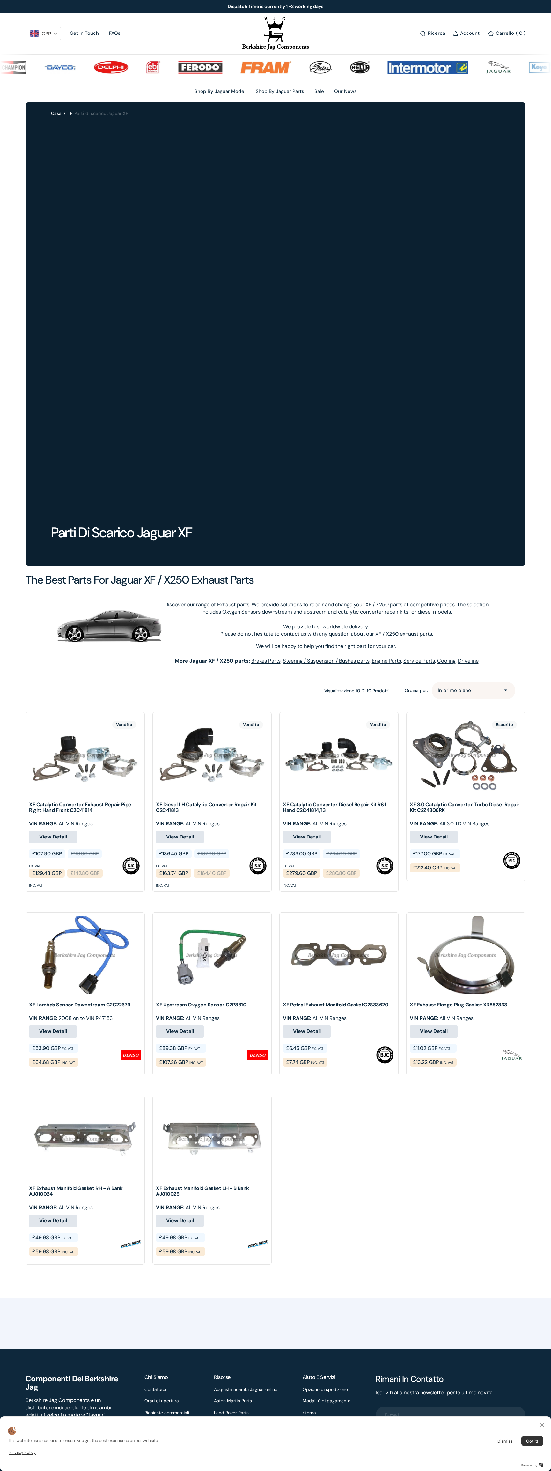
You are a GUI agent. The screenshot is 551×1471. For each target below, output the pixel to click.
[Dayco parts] (40, 67)
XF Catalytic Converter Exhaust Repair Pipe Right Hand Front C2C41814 (80, 807)
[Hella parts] (339, 67)
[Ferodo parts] (180, 67)
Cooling (446, 660)
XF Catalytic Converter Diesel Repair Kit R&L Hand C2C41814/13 (335, 807)
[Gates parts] (300, 67)
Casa (56, 113)
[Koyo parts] (524, 67)
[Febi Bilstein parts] (133, 67)
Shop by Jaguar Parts (280, 91)
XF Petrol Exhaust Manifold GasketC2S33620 (335, 1004)
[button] (466, 33)
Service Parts (419, 660)
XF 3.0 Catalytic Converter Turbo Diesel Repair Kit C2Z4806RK (464, 807)
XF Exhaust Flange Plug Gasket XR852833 (458, 1004)
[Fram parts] (245, 67)
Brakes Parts (266, 660)
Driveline (468, 660)
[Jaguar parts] (478, 67)
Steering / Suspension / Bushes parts (326, 660)
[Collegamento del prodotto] (85, 755)
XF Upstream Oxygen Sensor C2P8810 (201, 1004)
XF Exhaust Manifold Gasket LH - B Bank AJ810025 (202, 1191)
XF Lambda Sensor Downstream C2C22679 (79, 1004)
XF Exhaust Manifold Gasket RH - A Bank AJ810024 (76, 1191)
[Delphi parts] (91, 67)
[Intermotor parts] (407, 67)
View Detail (53, 836)
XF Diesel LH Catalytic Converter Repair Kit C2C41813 (206, 807)
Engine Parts (386, 660)
